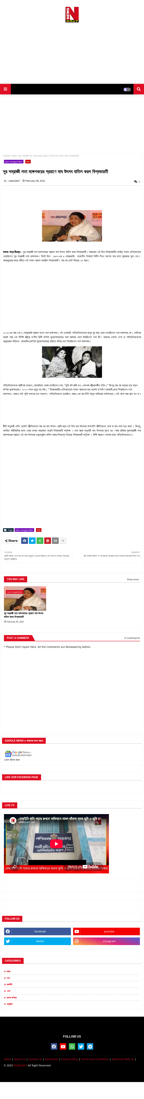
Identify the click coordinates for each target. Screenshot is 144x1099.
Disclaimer (51, 1059)
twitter (40, 941)
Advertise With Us (123, 1059)
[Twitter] (32, 540)
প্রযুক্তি (10, 1004)
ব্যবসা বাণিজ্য (12, 997)
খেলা (8, 991)
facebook (40, 931)
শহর (8, 978)
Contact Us (35, 1059)
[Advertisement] (72, 51)
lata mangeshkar (13, 161)
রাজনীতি (9, 984)
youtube (109, 931)
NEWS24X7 (20, 1065)
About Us (20, 1059)
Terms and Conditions (95, 1059)
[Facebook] (24, 540)
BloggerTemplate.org (102, 1075)
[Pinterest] (47, 540)
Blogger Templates (55, 1075)
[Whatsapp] (40, 540)
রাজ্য (14, 156)
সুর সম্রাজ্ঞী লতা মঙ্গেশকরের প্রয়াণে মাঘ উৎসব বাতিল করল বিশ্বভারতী (23, 615)
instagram (109, 941)
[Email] (55, 540)
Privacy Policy (69, 1059)
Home (6, 156)
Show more (133, 579)
